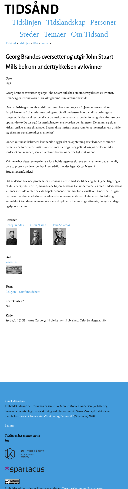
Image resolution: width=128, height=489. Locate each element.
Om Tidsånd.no (14, 401)
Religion (11, 292)
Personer (103, 23)
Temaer (55, 35)
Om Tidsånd (89, 35)
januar (45, 43)
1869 (35, 43)
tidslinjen (24, 43)
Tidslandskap (66, 23)
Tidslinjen (26, 23)
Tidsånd (11, 43)
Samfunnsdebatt (29, 292)
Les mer (9, 425)
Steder (29, 35)
